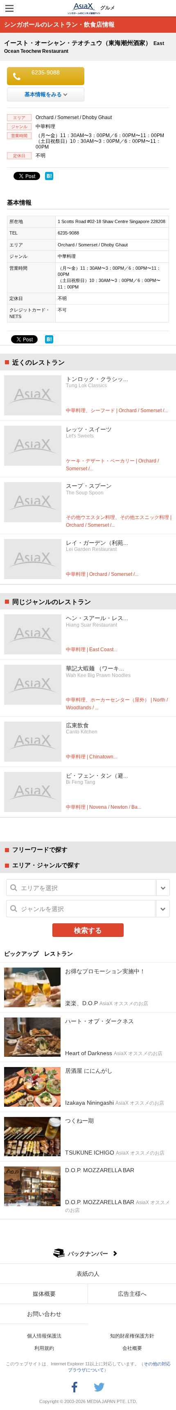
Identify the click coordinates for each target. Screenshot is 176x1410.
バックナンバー (88, 1253)
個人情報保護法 (44, 1336)
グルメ (107, 8)
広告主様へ (132, 1293)
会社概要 (132, 1348)
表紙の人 (88, 1273)
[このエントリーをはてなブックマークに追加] (49, 176)
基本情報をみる (43, 94)
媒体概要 (44, 1293)
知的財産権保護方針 (132, 1336)
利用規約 (44, 1348)
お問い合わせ (44, 1314)
